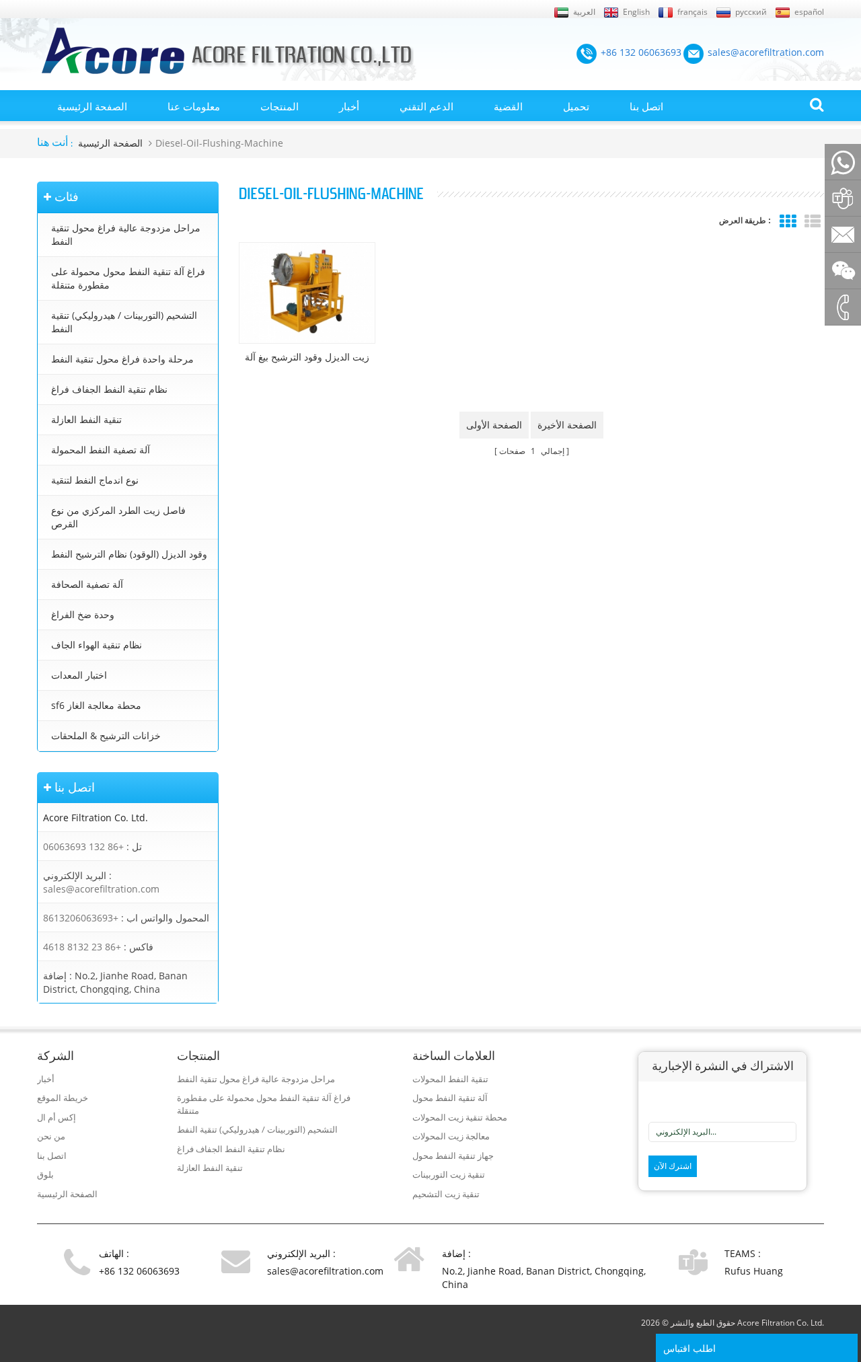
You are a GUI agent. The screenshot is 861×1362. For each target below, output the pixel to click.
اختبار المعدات (79, 675)
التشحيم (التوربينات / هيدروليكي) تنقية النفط (124, 322)
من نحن (51, 1136)
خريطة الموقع (62, 1098)
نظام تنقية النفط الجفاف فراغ (109, 389)
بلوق (45, 1174)
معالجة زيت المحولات (451, 1136)
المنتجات (279, 106)
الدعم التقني (426, 106)
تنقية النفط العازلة (86, 419)
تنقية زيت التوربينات (448, 1174)
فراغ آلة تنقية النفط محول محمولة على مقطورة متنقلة (128, 278)
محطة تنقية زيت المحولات (459, 1117)
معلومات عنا (193, 106)
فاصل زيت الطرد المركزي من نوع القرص (118, 517)
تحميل (576, 106)
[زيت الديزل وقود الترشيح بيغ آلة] (307, 293)
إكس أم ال (56, 1117)
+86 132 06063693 (83, 846)
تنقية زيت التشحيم (446, 1194)
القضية (508, 106)
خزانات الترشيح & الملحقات (106, 735)
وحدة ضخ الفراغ (82, 614)
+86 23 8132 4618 (82, 946)
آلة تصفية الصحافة (87, 584)
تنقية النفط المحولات (450, 1079)
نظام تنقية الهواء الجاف (96, 644)
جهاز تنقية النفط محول (453, 1155)
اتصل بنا (646, 106)
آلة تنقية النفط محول (450, 1098)
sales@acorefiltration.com (101, 888)
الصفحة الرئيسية (92, 106)
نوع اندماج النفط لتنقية (95, 480)
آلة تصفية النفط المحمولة (100, 449)
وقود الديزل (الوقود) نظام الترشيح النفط (129, 553)
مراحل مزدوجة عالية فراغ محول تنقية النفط (125, 234)
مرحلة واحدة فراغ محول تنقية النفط (122, 358)
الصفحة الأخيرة (567, 424)
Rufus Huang (753, 1270)
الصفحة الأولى (494, 424)
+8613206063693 (80, 917)
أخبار (349, 106)
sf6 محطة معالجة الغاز (96, 705)
